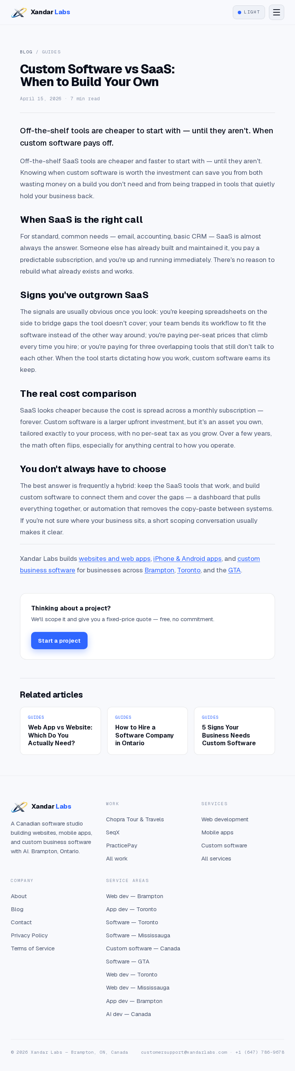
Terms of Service (33, 948)
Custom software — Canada (143, 948)
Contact (21, 922)
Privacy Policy (29, 935)
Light (252, 12)
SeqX (112, 832)
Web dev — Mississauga (137, 987)
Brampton (159, 570)
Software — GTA (127, 961)
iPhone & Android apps (187, 558)
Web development (225, 819)
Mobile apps (217, 832)
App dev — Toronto (131, 909)
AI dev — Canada (128, 1014)
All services (216, 858)
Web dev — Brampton (134, 896)
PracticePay (121, 845)
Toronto (189, 570)
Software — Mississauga (138, 935)
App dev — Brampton (134, 1001)
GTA (234, 570)
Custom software (224, 845)
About (19, 896)
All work (117, 858)
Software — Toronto (132, 922)
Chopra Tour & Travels (135, 819)
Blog (26, 52)
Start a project (59, 640)
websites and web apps (115, 558)
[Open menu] (276, 12)
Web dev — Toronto (131, 974)
